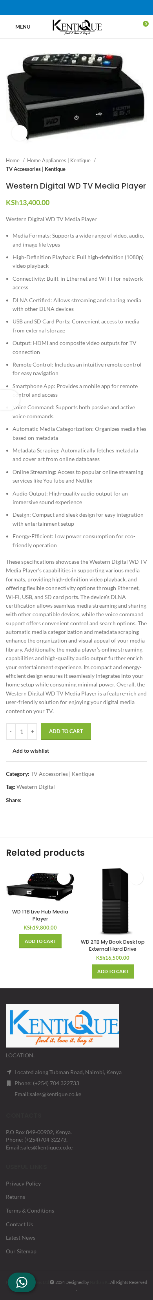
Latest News (20, 1237)
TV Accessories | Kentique (36, 169)
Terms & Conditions (30, 1210)
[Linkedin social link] (87, 7)
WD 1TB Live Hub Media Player (40, 915)
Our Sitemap (21, 1251)
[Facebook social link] (56, 7)
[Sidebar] (10, 400)
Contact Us (19, 1224)
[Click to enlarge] (19, 133)
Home (13, 160)
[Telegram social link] (97, 7)
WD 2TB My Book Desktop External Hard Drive (113, 945)
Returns (15, 1196)
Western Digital (35, 786)
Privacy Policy (23, 1183)
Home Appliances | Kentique (59, 160)
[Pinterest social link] (76, 7)
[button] (40, 941)
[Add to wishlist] (64, 878)
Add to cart (66, 731)
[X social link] (66, 7)
